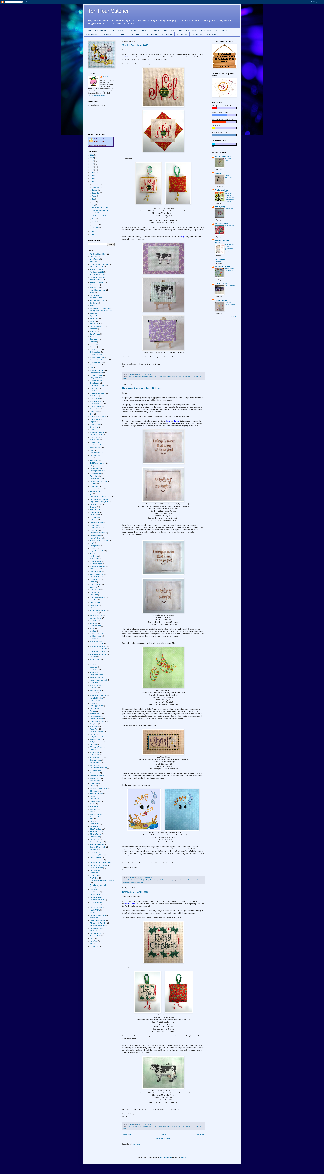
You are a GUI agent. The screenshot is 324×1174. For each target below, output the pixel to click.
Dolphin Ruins (95, 419)
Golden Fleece (95, 512)
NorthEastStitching (96, 698)
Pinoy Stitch (94, 724)
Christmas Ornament (134, 376)
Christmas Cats (95, 352)
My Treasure (94, 670)
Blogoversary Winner (97, 326)
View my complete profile (96, 96)
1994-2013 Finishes (159, 30)
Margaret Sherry (95, 618)
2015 (92, 231)
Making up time (229, 225)
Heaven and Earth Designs (99, 540)
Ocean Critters (188, 880)
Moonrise (93, 662)
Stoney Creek (94, 839)
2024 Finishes (182, 34)
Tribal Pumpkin (95, 895)
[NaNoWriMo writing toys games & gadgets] (224, 108)
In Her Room (94, 559)
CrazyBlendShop (96, 378)
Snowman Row (95, 801)
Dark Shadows (95, 398)
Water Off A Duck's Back (98, 915)
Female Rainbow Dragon (98, 481)
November (96, 187)
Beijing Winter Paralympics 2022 (101, 311)
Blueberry (93, 329)
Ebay (91, 450)
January (95, 228)
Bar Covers (94, 303)
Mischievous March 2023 (98, 652)
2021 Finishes (137, 34)
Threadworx (139, 882)
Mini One (93, 631)
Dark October (94, 396)
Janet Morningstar (169, 880)
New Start (93, 688)
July (93, 199)
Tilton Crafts (94, 875)
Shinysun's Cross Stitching (99, 788)
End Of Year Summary (97, 463)
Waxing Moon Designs (97, 920)
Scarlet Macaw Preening (98, 768)
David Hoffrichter (95, 401)
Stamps (92, 821)
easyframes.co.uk (96, 448)
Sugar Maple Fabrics (97, 844)
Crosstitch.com (95, 383)
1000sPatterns (95, 259)
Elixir (91, 458)
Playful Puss (94, 729)
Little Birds (93, 587)
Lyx (91, 608)
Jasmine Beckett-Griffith (98, 566)
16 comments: (147, 1124)
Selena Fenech (95, 781)
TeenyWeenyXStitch (97, 855)
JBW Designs (94, 569)
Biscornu (93, 321)
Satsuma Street (95, 763)
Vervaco (92, 913)
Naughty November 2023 (98, 680)
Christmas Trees (95, 365)
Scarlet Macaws (95, 770)
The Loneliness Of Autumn (99, 865)
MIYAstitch (93, 657)
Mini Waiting (94, 639)
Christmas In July (96, 355)
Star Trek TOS (94, 826)
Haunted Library (95, 535)
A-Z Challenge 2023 (97, 275)
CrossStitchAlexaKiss (97, 380)
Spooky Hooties (95, 814)
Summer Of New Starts (97, 847)
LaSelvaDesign (95, 577)
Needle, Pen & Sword (222, 267)
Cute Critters (94, 388)
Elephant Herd (95, 455)
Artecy (92, 293)
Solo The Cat (94, 809)
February (95, 225)
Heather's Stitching (96, 538)
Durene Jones (95, 442)
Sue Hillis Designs (96, 842)
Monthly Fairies (95, 659)
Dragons (93, 429)
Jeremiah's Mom (221, 300)
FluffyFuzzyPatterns (96, 489)
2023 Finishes (167, 34)
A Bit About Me (100, 30)
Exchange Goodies (96, 471)
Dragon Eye (94, 427)
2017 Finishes (221, 30)
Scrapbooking (94, 773)
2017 (92, 179)
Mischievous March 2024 (98, 654)
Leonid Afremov (95, 579)
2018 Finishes (91, 34)
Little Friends (94, 592)
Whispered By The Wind (98, 923)
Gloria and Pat (95, 509)
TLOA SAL (132, 30)
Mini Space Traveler (97, 633)
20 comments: (147, 374)
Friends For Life (95, 491)
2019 (92, 173)
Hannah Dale (94, 525)
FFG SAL (143, 30)
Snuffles (92, 804)
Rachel (105, 77)
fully (91, 494)
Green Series (94, 515)
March (94, 222)
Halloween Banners (97, 522)
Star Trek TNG (95, 824)
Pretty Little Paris (95, 739)
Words (92, 938)
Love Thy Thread (96, 602)
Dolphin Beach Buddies (98, 417)
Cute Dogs (93, 391)
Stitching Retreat (95, 834)
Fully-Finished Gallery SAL (99, 502)
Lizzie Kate (175, 376)
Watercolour (94, 918)
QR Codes (93, 744)
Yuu (91, 944)
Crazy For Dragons (96, 375)
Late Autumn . (229, 208)
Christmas (93, 347)
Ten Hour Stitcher (108, 11)
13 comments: (148, 877)
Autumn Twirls (94, 295)
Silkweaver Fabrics (96, 793)
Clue (91, 367)
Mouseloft (93, 667)
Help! (92, 543)
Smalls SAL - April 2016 (135, 892)
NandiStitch (94, 672)
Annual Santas (95, 287)
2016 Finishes (206, 30)
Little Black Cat (95, 589)
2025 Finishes (197, 34)
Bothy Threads (95, 334)
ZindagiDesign (95, 946)
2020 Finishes (121, 34)
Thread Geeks (95, 870)
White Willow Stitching (97, 926)
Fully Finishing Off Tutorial (99, 499)
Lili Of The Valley (95, 584)
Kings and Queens (96, 574)
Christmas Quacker (96, 362)
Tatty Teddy (94, 852)
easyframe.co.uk (95, 445)
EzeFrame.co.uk (95, 473)
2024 (92, 158)
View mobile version (163, 1138)
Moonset (93, 664)
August (94, 196)
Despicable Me (95, 409)
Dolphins (93, 422)
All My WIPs (211, 34)
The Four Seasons (96, 860)
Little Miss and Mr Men (97, 597)
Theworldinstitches (96, 868)
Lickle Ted (93, 582)
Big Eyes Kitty (94, 316)
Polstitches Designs (96, 732)
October (95, 190)
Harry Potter (153, 880)
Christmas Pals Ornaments (99, 360)
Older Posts (200, 1134)
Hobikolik (161, 880)
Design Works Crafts (97, 404)
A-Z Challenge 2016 (97, 272)
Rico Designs (94, 755)
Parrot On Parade (96, 713)
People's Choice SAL (97, 721)
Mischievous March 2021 (98, 646)
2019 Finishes (106, 34)
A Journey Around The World (99, 264)
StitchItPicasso (95, 837)
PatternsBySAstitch (96, 719)
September (96, 193)
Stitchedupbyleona (128, 882)
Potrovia (93, 734)
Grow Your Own (95, 517)
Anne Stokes (94, 285)
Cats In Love (94, 339)
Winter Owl (93, 931)
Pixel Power (94, 726)
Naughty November (96, 675)
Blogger (183, 1158)
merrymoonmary (165, 1158)
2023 (92, 161)
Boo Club (131, 880)
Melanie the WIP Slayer (223, 156)
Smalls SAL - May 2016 (135, 45)
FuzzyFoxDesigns (96, 504)
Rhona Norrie (94, 752)
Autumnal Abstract (96, 298)
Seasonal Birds (95, 778)
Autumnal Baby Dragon (98, 300)
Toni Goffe (93, 889)
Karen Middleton (95, 572)
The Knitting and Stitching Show (101, 862)
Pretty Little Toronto (96, 742)
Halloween (93, 520)
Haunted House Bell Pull (98, 533)
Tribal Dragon (94, 892)
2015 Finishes (191, 30)
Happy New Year (96, 528)
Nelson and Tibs (95, 685)
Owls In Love (94, 708)
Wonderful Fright (95, 933)
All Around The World (97, 282)
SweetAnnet (94, 850)
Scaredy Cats (94, 765)
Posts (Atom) (135, 1144)
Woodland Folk (95, 936)
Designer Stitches (96, 406)
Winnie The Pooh (96, 928)
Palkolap (93, 711)
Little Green (94, 595)
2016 (92, 181)
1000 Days (93, 256)
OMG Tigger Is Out (96, 706)
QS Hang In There (96, 747)
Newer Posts (127, 1134)
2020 (92, 170)
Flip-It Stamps (94, 486)
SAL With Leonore (96, 757)
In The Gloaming (95, 561)
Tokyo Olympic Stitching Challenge (102, 881)
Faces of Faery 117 (96, 479)
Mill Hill (92, 628)
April (94, 219)
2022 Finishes (152, 34)
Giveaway (93, 507)
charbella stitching (221, 283)
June (94, 202)
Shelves (92, 786)
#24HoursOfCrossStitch (98, 254)
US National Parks (96, 907)
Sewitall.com (197, 880)
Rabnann (93, 750)
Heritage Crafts (95, 546)
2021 (92, 167)
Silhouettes (94, 791)
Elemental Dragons (96, 453)
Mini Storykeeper (96, 636)
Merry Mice (93, 623)
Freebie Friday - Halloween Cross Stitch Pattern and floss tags (230, 248)
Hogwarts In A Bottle (97, 551)
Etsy (147, 880)
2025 (92, 155)
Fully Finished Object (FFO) (162, 376)
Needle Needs (95, 682)
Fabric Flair (94, 476)
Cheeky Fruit (94, 344)
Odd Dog (93, 703)
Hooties (92, 553)
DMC (91, 414)
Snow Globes (94, 799)
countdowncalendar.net (100, 145)
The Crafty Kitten (95, 857)
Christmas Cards (95, 349)
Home (88, 30)
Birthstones (94, 318)
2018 (92, 176)
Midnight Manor (95, 626)
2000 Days (93, 262)
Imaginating (94, 556)
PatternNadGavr (95, 716)
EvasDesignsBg (95, 468)
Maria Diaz (93, 621)
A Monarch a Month (96, 267)
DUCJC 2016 (94, 440)
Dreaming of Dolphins (97, 432)
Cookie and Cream (96, 373)
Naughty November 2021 (98, 677)
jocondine (218, 173)
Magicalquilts (94, 613)
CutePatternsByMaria (97, 393)
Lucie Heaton (94, 605)
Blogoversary (94, 324)
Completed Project (147, 376)
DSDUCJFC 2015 (117, 30)
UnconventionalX (96, 902)
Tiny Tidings (94, 878)
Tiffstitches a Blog (221, 190)
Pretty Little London (96, 737)
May (93, 205)
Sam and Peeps (95, 760)
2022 (92, 164)
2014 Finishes (176, 30)
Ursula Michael (95, 905)
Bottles (92, 336)
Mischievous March (96, 644)
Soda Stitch (94, 806)
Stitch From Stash (96, 829)
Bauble (92, 305)
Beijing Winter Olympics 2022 (100, 308)
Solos (92, 812)
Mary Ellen (218, 261)
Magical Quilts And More (98, 610)
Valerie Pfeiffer (95, 910)
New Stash (93, 693)
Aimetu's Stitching (221, 224)
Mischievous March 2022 (98, 649)
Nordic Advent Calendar (98, 695)
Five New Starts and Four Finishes (141, 388)
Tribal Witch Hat (95, 897)
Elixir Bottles (94, 460)
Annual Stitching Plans (97, 290)
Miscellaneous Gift (184, 376)
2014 (92, 234)
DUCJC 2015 (94, 437)
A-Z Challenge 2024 (97, 277)
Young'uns (93, 941)
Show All (233, 316)
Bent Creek (94, 313)
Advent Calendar (96, 280)
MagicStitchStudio (96, 615)
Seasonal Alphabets (97, 775)
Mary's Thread (220, 259)
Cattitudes (93, 342)
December (96, 184)
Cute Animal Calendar (97, 386)
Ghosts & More (230, 285)
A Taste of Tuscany (96, 269)
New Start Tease (95, 690)
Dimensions (94, 411)
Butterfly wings (220, 207)
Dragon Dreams (95, 424)
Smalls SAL (194, 376)
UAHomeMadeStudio (97, 900)
